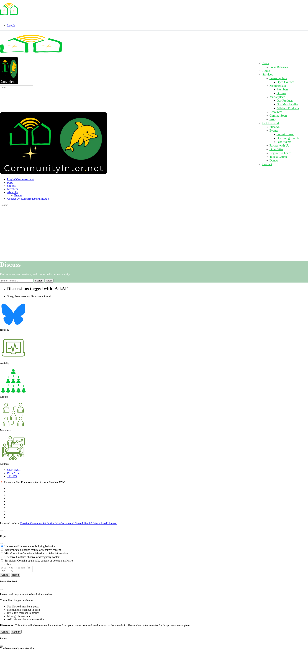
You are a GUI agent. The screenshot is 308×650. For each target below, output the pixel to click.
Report (15, 574)
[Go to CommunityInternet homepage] (31, 55)
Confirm (16, 631)
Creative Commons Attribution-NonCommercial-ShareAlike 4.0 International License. (68, 523)
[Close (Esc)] (1, 543)
